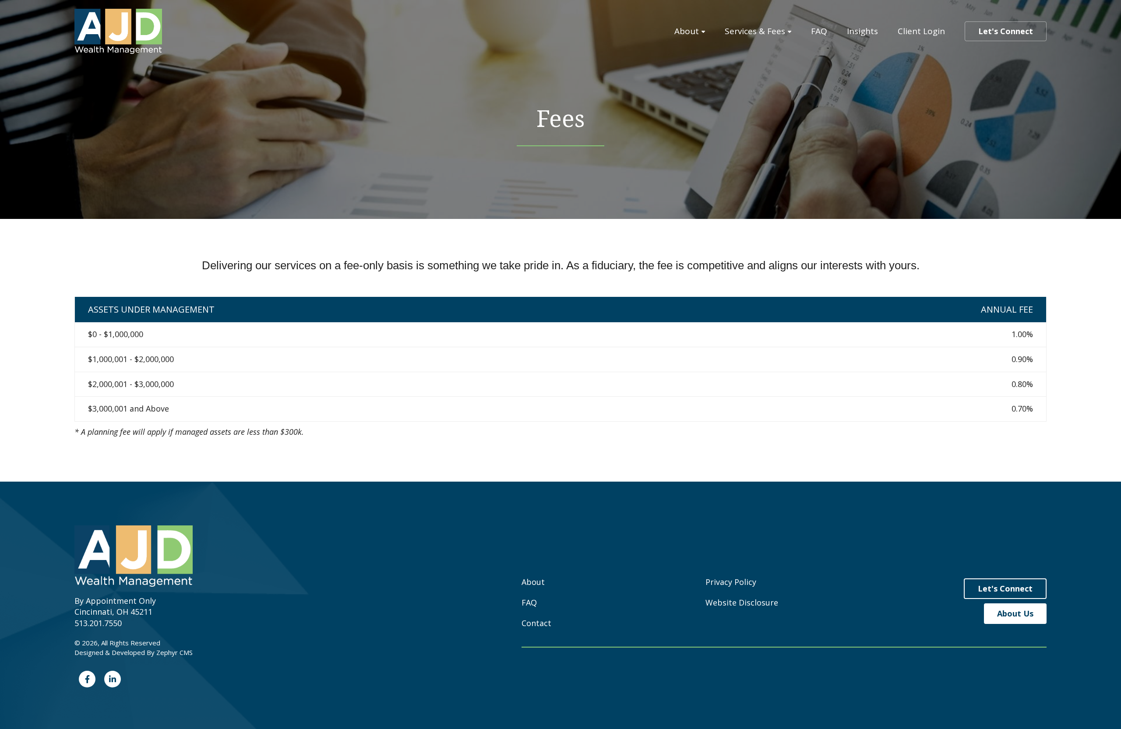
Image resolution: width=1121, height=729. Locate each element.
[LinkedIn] (112, 679)
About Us (1015, 613)
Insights (862, 31)
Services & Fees (755, 31)
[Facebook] (87, 679)
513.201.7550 (98, 623)
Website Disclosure (741, 602)
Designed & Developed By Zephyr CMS (133, 652)
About (686, 31)
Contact (536, 623)
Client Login (921, 31)
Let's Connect (1005, 31)
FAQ (819, 31)
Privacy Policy (730, 582)
